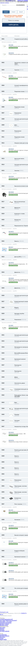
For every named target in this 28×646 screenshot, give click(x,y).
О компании (3, 634)
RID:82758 (11, 578)
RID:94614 (11, 262)
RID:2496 (11, 45)
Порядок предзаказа (5, 622)
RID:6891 (11, 75)
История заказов (4, 631)
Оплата (2, 628)
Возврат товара (4, 624)
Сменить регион (4, 3)
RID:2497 (11, 510)
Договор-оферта (4, 636)
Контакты (2, 637)
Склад (1, 638)
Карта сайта (3, 639)
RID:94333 (11, 278)
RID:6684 (11, 97)
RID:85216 (11, 570)
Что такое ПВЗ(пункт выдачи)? (8, 620)
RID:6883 (11, 325)
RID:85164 (11, 149)
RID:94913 (11, 432)
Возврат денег (4, 625)
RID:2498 (11, 541)
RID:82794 (11, 440)
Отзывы (2, 630)
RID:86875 (11, 525)
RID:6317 (11, 247)
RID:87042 (11, 176)
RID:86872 (11, 231)
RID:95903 (11, 192)
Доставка (2, 627)
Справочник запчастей (6, 619)
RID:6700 (11, 594)
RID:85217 (11, 562)
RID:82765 (11, 53)
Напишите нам (4, 612)
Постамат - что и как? (6, 621)
